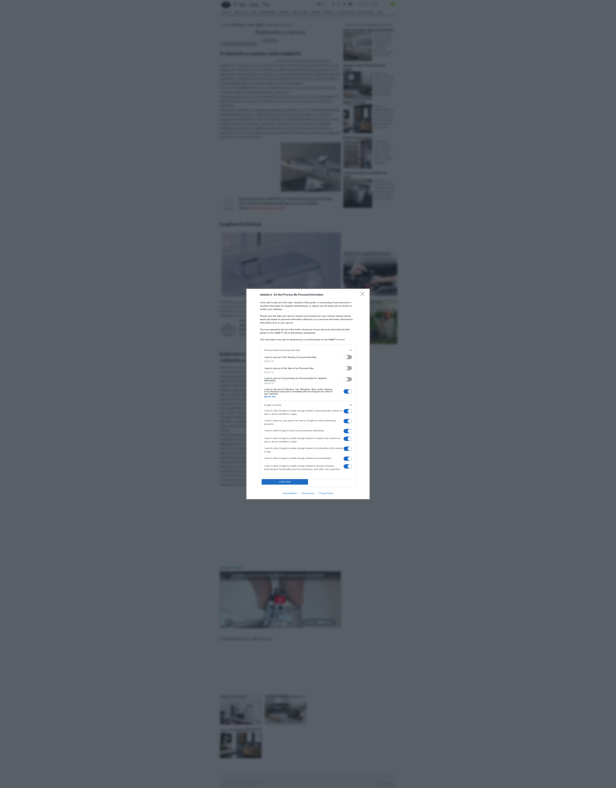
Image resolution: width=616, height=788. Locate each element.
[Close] (363, 295)
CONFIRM (285, 482)
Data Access (308, 493)
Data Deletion (290, 493)
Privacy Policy (326, 493)
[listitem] (308, 350)
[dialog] (308, 394)
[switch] (348, 357)
